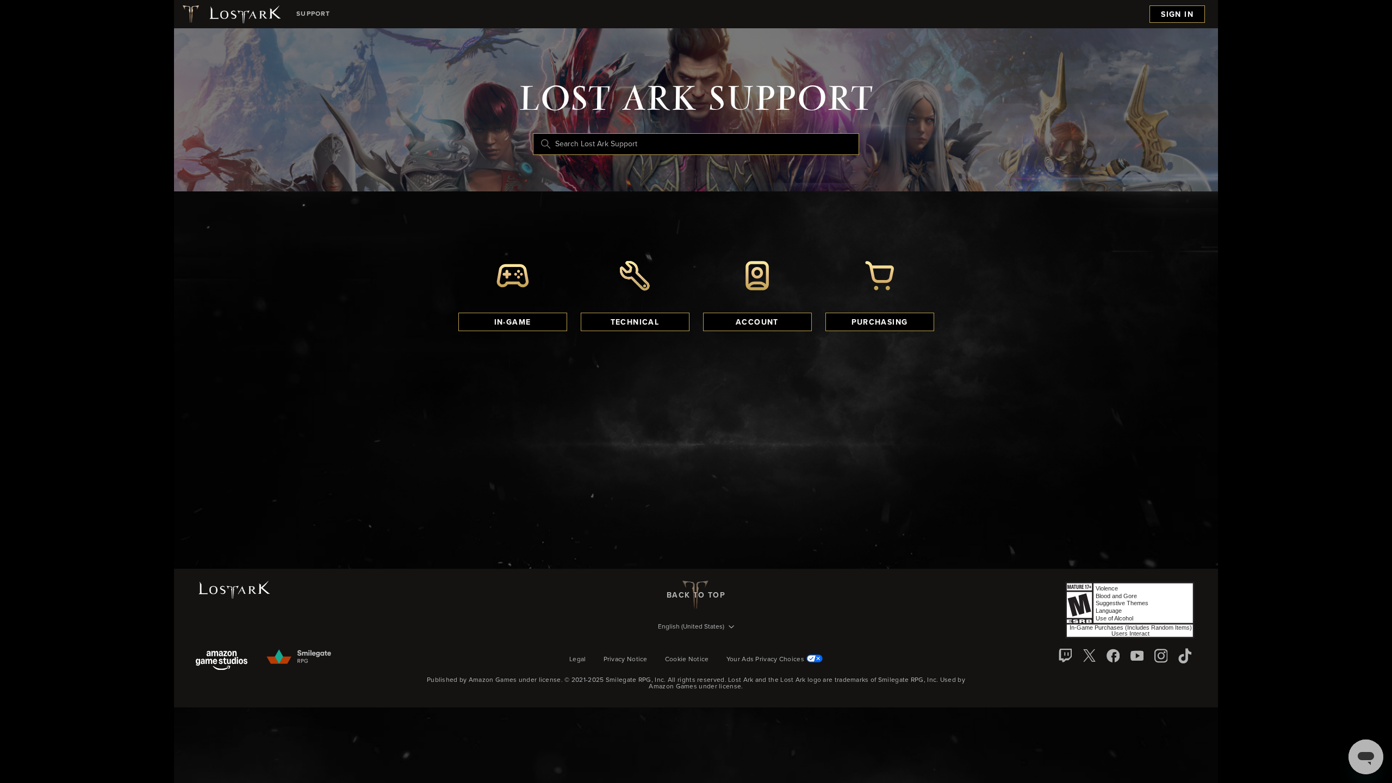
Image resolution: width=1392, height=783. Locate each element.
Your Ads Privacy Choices (765, 659)
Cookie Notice (687, 659)
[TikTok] (1185, 655)
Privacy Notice (626, 659)
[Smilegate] (299, 657)
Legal (577, 659)
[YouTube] (1137, 655)
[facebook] (1113, 655)
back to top (696, 595)
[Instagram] (1161, 655)
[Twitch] (1065, 655)
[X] (1089, 655)
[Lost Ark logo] (231, 14)
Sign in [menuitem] (1177, 14)
